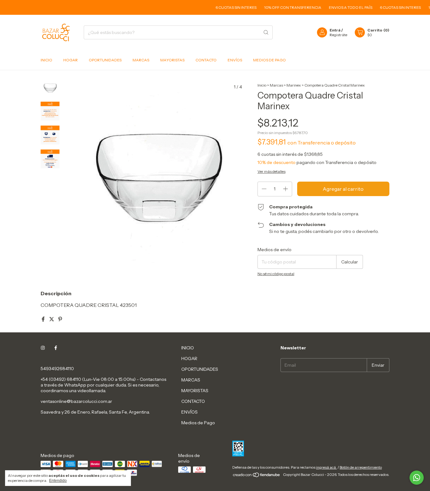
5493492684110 (57, 368)
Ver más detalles (271, 171)
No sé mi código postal (275, 273)
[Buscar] (266, 32)
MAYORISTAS (172, 60)
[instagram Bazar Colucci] (43, 348)
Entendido (58, 480)
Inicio (261, 85)
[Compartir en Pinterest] (60, 319)
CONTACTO (206, 60)
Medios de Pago (269, 60)
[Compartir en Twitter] (52, 319)
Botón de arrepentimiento (361, 467)
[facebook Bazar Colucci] (56, 348)
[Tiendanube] (256, 476)
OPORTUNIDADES (105, 60)
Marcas (276, 85)
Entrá (335, 30)
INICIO (46, 60)
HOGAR (70, 60)
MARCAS (141, 60)
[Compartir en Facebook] (44, 319)
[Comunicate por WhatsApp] (417, 478)
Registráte (338, 34)
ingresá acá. (326, 467)
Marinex (293, 85)
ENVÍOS (235, 60)
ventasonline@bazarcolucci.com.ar (76, 401)
